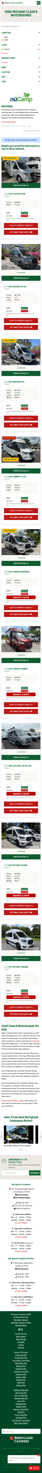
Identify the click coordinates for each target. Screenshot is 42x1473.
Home (3, 126)
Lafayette (21, 1342)
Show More (5, 53)
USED (6, 40)
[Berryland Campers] (12, 3)
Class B (7, 49)
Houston (21, 1348)
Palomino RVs (21, 1374)
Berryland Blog (21, 1325)
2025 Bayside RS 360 (15, 287)
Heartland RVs (21, 1418)
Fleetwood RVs (21, 1369)
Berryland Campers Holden (21, 1323)
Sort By (30, 131)
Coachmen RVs (21, 1355)
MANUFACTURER (8, 58)
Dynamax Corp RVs (21, 1372)
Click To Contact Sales (20, 225)
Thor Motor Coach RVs (21, 1361)
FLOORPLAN (21, 273)
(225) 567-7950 (23, 1277)
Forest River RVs (21, 1358)
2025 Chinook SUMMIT (16, 670)
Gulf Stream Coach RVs (21, 1421)
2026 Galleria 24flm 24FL (18, 767)
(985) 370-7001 (23, 1203)
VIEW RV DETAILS (20, 185)
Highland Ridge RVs (21, 1390)
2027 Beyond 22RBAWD (16, 968)
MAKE (4, 67)
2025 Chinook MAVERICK (17, 573)
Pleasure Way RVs (21, 1398)
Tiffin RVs (21, 1412)
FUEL (4, 77)
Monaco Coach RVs (21, 1409)
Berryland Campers (21, 1320)
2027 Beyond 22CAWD (15, 866)
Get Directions (22, 1195)
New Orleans (21, 1337)
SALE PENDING (9, 341)
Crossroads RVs (21, 1415)
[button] (1, 1136)
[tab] (21, 33)
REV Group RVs (21, 1393)
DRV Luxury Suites (21, 1423)
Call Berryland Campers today (12, 1101)
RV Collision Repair (22, 1198)
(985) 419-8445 (21, 1209)
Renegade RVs (21, 1404)
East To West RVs (21, 1396)
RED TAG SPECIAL (10, 158)
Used (29, 126)
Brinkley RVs (21, 1380)
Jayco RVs (21, 1401)
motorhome (35, 1041)
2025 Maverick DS (14, 383)
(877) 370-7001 (19, 1206)
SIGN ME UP (34, 1173)
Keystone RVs (21, 1377)
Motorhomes (10, 126)
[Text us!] (34, 1468)
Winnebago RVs (21, 1363)
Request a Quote (21, 597)
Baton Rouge (21, 1339)
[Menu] (38, 3)
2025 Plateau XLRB (14, 195)
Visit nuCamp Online (9, 122)
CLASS (4, 45)
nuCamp (23, 126)
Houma (21, 1345)
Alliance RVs (21, 1385)
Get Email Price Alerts (20, 232)
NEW (6, 37)
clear (39, 49)
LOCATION (6, 72)
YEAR (4, 81)
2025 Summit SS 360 (15, 477)
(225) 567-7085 (23, 1274)
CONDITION (6, 33)
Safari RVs (21, 1383)
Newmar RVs (21, 1366)
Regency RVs (21, 1407)
